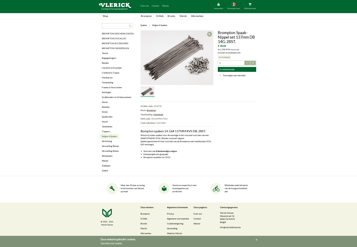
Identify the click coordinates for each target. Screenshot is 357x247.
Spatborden (107, 116)
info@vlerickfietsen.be (230, 227)
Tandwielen (107, 126)
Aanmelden (218, 8)
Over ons (144, 5)
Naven (105, 102)
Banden (105, 63)
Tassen (105, 53)
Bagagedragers (109, 58)
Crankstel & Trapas (110, 72)
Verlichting (107, 141)
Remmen (106, 107)
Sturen (105, 121)
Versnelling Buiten (110, 151)
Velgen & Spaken (109, 136)
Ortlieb (159, 16)
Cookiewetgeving (175, 223)
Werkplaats (107, 156)
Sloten (105, 112)
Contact (155, 5)
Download (158, 114)
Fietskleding (107, 82)
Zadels (105, 170)
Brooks (171, 16)
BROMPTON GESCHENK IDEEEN (118, 33)
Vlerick (183, 16)
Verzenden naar (233, 8)
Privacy (170, 213)
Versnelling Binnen (110, 146)
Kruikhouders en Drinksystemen (116, 97)
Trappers (106, 131)
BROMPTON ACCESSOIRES (115, 43)
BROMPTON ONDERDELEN (115, 48)
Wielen (105, 160)
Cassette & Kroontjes (112, 68)
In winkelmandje (227, 69)
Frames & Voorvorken (112, 87)
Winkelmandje (250, 8)
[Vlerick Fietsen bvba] (115, 6)
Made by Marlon (174, 233)
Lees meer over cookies (111, 243)
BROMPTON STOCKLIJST (114, 38)
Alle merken (197, 16)
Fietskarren (107, 77)
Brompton (146, 16)
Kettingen (106, 92)
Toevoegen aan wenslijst (234, 75)
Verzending (172, 228)
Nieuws (165, 5)
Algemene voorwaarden (178, 218)
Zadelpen (106, 165)
